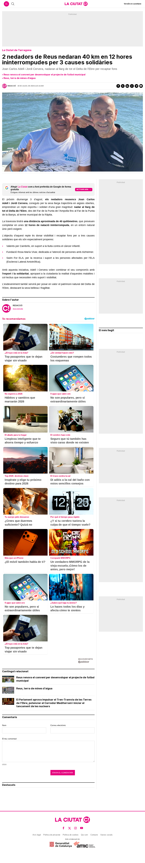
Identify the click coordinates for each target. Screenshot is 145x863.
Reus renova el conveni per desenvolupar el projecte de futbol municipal (44, 74)
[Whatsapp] (132, 86)
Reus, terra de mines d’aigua (20, 78)
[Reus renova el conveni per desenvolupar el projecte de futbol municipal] (8, 679)
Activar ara (82, 189)
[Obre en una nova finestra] (61, 844)
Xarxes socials (106, 835)
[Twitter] (123, 86)
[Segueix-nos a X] (69, 828)
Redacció (12, 86)
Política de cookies (70, 835)
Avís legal (37, 835)
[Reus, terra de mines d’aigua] (8, 690)
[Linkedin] (127, 86)
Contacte (94, 835)
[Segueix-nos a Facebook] (63, 828)
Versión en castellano (132, 4)
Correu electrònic (58, 725)
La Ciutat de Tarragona (16, 50)
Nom (4, 725)
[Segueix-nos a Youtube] (81, 828)
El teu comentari (9, 739)
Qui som (84, 835)
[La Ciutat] (76, 4)
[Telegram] (136, 86)
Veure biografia (18, 309)
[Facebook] (118, 86)
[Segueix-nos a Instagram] (75, 828)
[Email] (141, 86)
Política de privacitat (51, 835)
